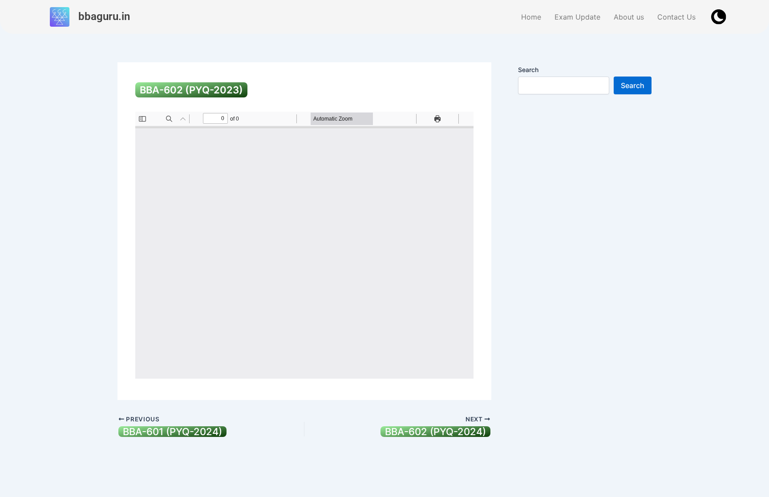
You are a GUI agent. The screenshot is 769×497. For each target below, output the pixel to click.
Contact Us (676, 16)
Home (531, 16)
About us (629, 16)
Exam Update (577, 16)
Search (528, 69)
